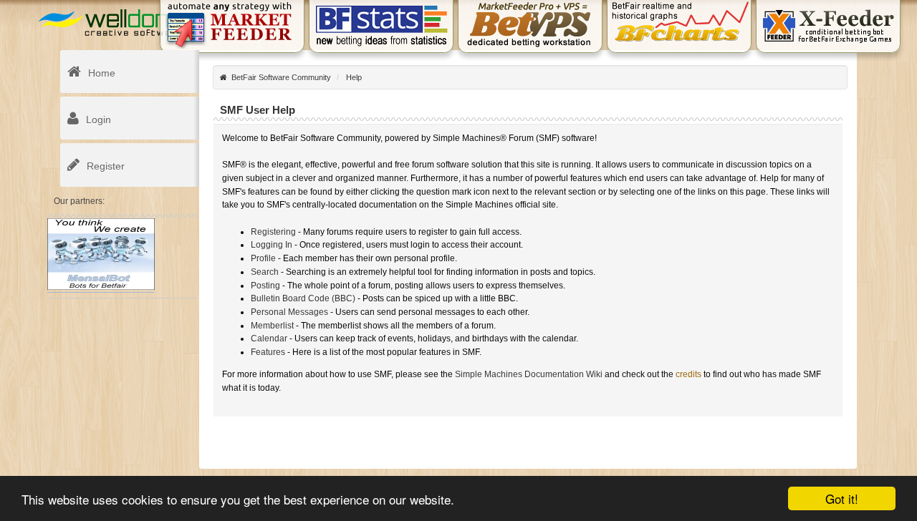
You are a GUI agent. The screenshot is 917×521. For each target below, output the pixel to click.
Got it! (841, 498)
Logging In (271, 245)
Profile (263, 258)
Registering (273, 232)
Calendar (269, 338)
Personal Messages (289, 312)
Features (268, 352)
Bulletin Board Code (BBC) (303, 298)
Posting (265, 286)
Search (265, 272)
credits (688, 374)
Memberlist (272, 326)
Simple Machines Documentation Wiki (528, 374)
